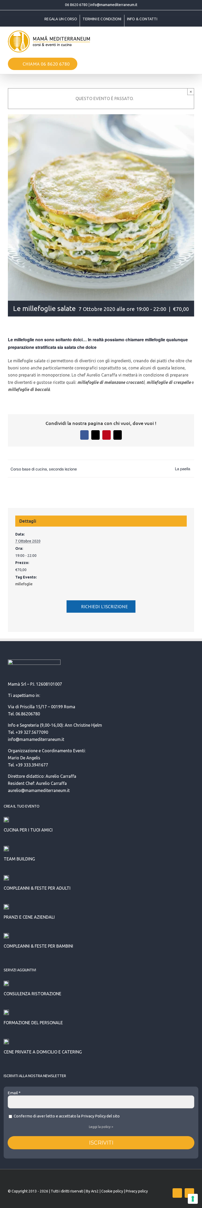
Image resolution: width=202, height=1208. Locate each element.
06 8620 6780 (76, 5)
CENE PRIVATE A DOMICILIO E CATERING (43, 1051)
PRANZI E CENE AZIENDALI (29, 917)
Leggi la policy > (101, 1126)
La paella (182, 468)
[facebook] (177, 1193)
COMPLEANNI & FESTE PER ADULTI (37, 888)
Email (14, 1093)
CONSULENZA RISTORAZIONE (32, 993)
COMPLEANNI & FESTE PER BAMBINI (38, 946)
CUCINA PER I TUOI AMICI (28, 830)
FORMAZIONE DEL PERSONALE (33, 1022)
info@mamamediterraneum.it (113, 5)
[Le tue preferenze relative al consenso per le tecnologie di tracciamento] (193, 1199)
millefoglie (24, 584)
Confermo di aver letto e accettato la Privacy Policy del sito (66, 1116)
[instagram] (189, 1193)
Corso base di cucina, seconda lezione (44, 469)
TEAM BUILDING (19, 859)
